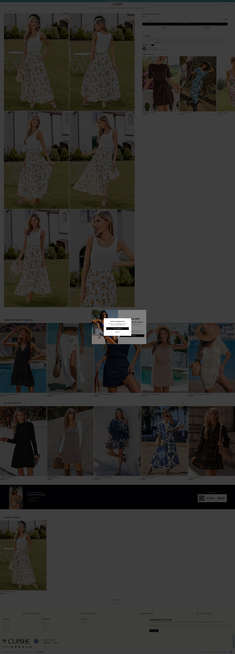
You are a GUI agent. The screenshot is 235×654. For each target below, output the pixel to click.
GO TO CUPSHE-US (118, 328)
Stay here (117, 332)
